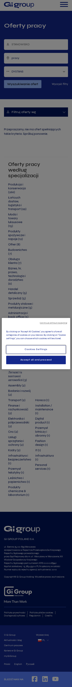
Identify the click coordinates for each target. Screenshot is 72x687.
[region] (36, 343)
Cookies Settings (36, 349)
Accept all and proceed (36, 359)
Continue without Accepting (53, 322)
